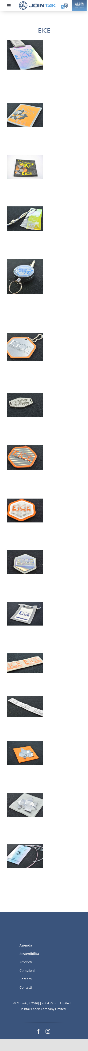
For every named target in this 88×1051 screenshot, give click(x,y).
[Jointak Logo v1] (38, 2)
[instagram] (48, 1031)
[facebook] (38, 1031)
